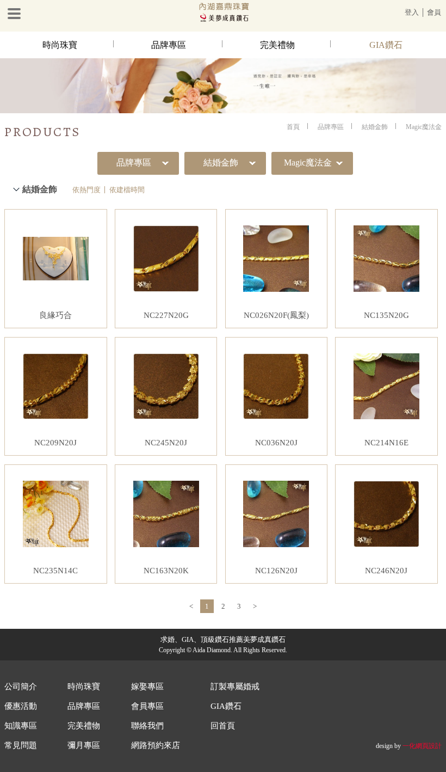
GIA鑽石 (385, 45)
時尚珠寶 (59, 45)
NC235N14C (55, 570)
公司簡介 (20, 686)
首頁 (293, 127)
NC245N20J (166, 442)
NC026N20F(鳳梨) (276, 315)
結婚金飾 (375, 127)
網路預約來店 (155, 745)
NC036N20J (276, 442)
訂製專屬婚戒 (234, 686)
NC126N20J (276, 570)
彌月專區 (83, 745)
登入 (412, 12)
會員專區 (147, 706)
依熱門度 (86, 190)
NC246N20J (386, 570)
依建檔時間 (127, 190)
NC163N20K (166, 570)
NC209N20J (55, 442)
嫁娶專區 (147, 686)
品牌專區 (168, 45)
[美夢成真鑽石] (223, 19)
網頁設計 (429, 746)
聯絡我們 (147, 725)
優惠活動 (20, 706)
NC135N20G (386, 315)
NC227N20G (166, 315)
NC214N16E (386, 442)
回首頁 (222, 725)
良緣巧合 (55, 315)
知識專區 (20, 725)
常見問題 (20, 745)
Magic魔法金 (424, 127)
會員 (434, 12)
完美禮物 (277, 45)
